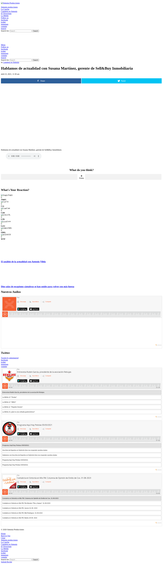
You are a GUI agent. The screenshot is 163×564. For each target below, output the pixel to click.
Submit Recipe (6, 562)
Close (3, 538)
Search (35, 31)
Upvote (39, 177)
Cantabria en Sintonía (9, 11)
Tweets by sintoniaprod (9, 358)
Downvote (123, 177)
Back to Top (5, 536)
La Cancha (5, 9)
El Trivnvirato (6, 14)
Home (3, 534)
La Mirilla (4, 16)
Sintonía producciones (9, 7)
